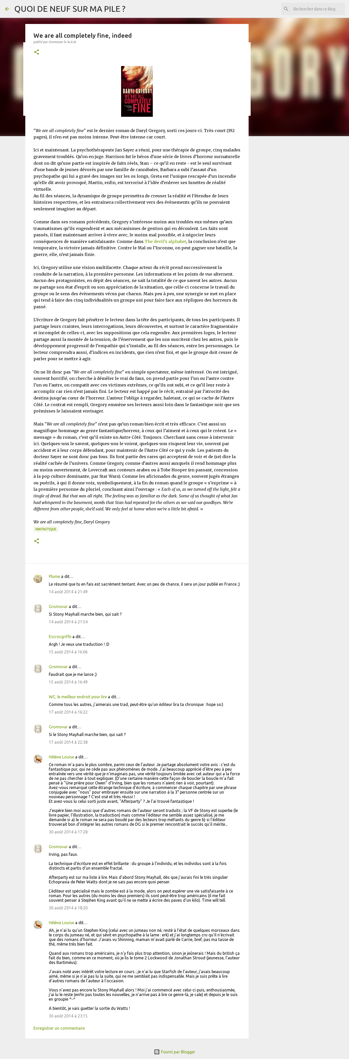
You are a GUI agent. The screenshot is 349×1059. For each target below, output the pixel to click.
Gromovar (58, 606)
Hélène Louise (61, 757)
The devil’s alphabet (165, 241)
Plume (54, 576)
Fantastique (46, 529)
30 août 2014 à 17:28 (68, 832)
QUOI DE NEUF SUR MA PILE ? (69, 8)
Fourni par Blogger (177, 1052)
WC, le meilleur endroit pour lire (78, 696)
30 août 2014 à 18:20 (68, 908)
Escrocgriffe (60, 636)
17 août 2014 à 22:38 (68, 742)
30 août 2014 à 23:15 (68, 1016)
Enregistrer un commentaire (59, 1028)
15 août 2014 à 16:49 (68, 682)
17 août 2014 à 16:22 (68, 712)
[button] (36, 52)
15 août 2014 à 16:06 (68, 652)
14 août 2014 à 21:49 (68, 591)
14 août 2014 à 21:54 (68, 621)
